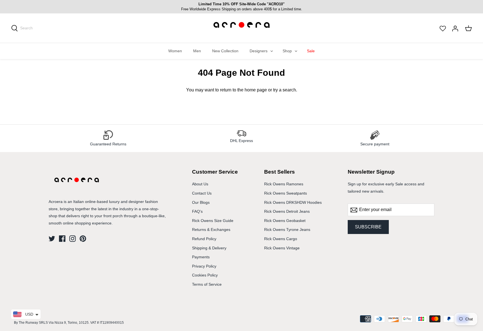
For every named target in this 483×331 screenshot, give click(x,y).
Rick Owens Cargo (280, 239)
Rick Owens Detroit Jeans (287, 211)
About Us (200, 184)
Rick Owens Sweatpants (285, 193)
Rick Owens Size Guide (212, 220)
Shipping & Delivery (209, 248)
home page (256, 90)
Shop (287, 51)
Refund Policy (204, 239)
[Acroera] (241, 31)
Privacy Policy (204, 266)
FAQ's (197, 211)
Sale (311, 51)
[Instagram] (72, 238)
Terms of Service (207, 284)
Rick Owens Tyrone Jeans (287, 229)
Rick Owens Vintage (282, 248)
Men (197, 51)
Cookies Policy (205, 275)
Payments (201, 257)
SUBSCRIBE (368, 226)
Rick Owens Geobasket (285, 220)
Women (175, 51)
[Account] (455, 28)
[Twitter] (52, 238)
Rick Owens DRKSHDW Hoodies (293, 202)
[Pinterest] (83, 238)
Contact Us (202, 193)
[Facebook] (62, 238)
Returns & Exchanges (211, 229)
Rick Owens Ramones (283, 184)
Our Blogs (201, 202)
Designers (258, 51)
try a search (284, 90)
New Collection (225, 51)
